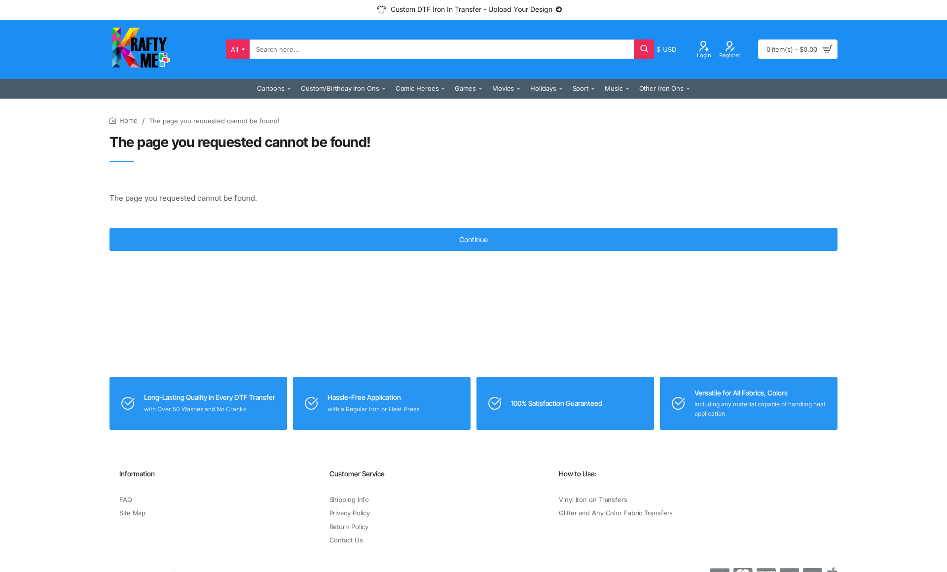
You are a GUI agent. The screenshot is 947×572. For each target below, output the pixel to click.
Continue (473, 239)
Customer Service (357, 473)
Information (137, 473)
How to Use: (578, 473)
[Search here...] (644, 49)
